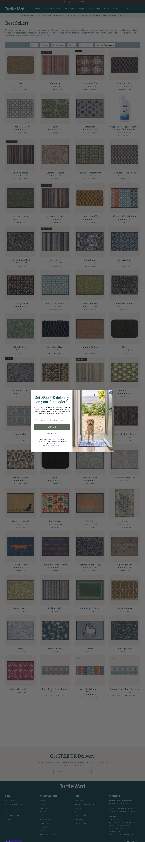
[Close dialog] (111, 392)
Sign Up (52, 427)
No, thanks (51, 434)
